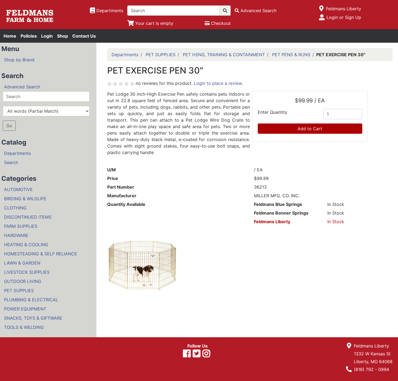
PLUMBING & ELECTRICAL (31, 299)
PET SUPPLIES (19, 290)
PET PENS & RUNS (291, 54)
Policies (29, 36)
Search (11, 162)
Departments (17, 153)
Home (10, 36)
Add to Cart (310, 128)
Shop (62, 36)
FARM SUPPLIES (20, 226)
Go (9, 125)
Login (47, 36)
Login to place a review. (218, 83)
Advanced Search (22, 86)
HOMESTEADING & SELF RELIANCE (40, 253)
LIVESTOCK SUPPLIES (27, 272)
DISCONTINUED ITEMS (27, 217)
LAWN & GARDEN (22, 263)
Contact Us (84, 36)
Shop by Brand (19, 59)
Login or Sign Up (344, 17)
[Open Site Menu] (321, 8)
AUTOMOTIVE (18, 189)
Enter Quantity (272, 112)
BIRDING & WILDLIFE (25, 198)
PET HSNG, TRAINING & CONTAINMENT (224, 54)
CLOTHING (15, 207)
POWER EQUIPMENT (25, 309)
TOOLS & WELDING (24, 327)
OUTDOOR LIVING (22, 281)
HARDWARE (16, 235)
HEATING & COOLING (26, 244)
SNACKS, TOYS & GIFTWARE (33, 318)
